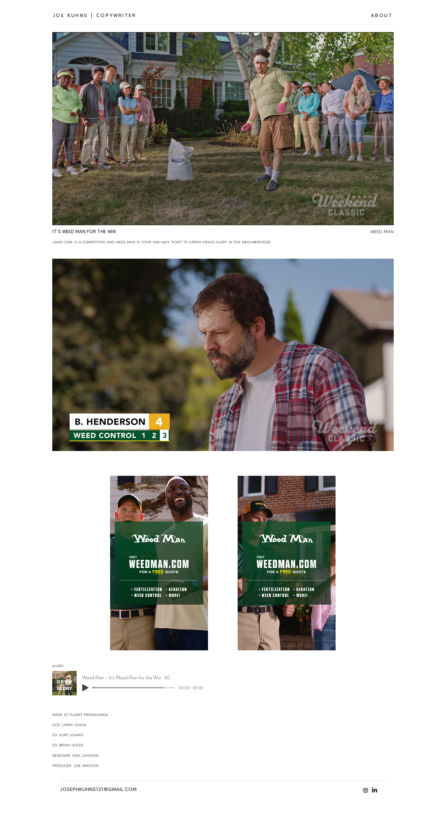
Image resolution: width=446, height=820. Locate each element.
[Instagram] (365, 790)
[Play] (85, 687)
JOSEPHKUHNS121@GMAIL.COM (98, 790)
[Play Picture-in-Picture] (372, 215)
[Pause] (61, 215)
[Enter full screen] (384, 215)
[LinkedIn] (374, 790)
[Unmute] (73, 215)
